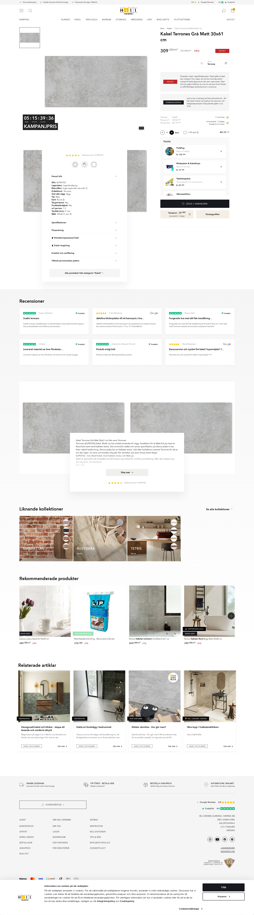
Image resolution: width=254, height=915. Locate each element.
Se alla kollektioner (218, 509)
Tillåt (223, 887)
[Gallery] (95, 81)
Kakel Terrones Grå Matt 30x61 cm (188, 29)
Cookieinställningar (189, 909)
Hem (162, 29)
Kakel (169, 29)
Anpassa (222, 896)
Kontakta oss (228, 852)
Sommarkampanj (29, 2)
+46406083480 (227, 848)
